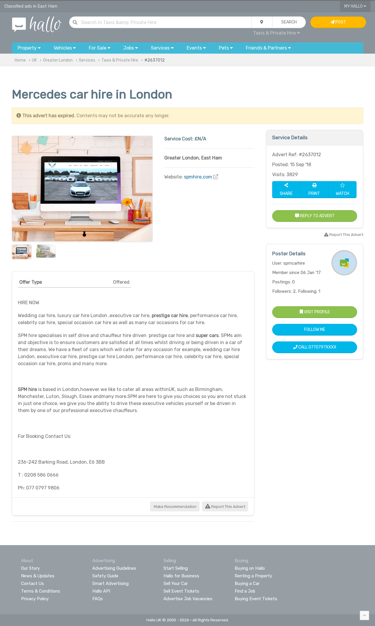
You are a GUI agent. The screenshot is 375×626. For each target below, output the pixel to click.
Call (316, 347)
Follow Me (314, 329)
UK (34, 60)
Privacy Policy (35, 598)
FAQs (97, 598)
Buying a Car (247, 583)
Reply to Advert (317, 215)
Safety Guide (105, 576)
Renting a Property (253, 576)
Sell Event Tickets (181, 591)
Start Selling (175, 568)
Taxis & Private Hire (119, 60)
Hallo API (101, 591)
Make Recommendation (175, 506)
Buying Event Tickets (256, 598)
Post (340, 22)
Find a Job (245, 591)
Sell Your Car (175, 583)
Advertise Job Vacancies (187, 598)
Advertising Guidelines (114, 568)
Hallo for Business (181, 576)
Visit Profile (316, 311)
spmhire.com (198, 177)
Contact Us (32, 583)
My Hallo (354, 6)
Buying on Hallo (250, 568)
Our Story (30, 568)
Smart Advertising (110, 583)
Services (87, 60)
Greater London (58, 60)
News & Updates (37, 576)
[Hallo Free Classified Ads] (37, 24)
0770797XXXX (322, 347)
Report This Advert (227, 506)
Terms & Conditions (40, 591)
